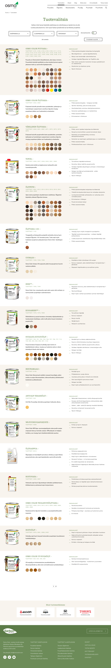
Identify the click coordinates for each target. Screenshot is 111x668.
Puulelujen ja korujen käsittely (39, 658)
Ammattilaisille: (85, 33)
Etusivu (7, 12)
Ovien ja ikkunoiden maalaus (66, 658)
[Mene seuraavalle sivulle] (57, 586)
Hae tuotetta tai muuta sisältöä (94, 14)
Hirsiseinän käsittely (36, 651)
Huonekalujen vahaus (36, 653)
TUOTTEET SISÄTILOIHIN (38, 642)
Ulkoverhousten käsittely (65, 656)
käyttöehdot (89, 651)
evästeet (88, 657)
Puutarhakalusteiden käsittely (66, 651)
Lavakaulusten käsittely (64, 648)
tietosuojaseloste (91, 654)
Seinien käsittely (35, 648)
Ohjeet (87, 642)
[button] (106, 8)
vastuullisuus (90, 645)
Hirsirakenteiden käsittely (65, 653)
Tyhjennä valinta (92, 39)
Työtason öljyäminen (36, 656)
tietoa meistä (90, 648)
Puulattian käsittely (35, 645)
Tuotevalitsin (14, 12)
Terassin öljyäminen (63, 645)
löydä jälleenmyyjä (96, 631)
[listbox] (19, 33)
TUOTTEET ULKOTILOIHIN (66, 642)
